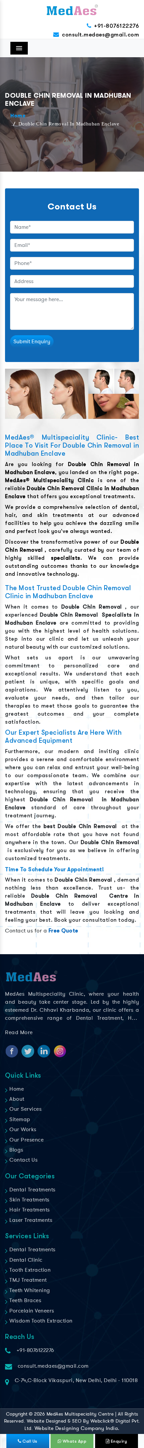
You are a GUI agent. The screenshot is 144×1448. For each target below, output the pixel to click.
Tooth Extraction (29, 1270)
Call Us (29, 1441)
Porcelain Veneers (31, 1311)
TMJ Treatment (27, 1280)
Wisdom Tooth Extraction (40, 1321)
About (16, 1099)
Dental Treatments (32, 1189)
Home (17, 116)
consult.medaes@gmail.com (100, 34)
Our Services (25, 1109)
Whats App (73, 1441)
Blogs (15, 1150)
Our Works (22, 1129)
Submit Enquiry (31, 341)
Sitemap (19, 1119)
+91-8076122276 (116, 26)
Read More (19, 1032)
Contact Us (23, 1160)
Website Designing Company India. (77, 1428)
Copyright (16, 1414)
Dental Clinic (25, 1260)
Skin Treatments (29, 1199)
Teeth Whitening (29, 1290)
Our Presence (26, 1140)
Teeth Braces (24, 1300)
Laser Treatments (30, 1220)
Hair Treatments (29, 1209)
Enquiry (118, 1441)
